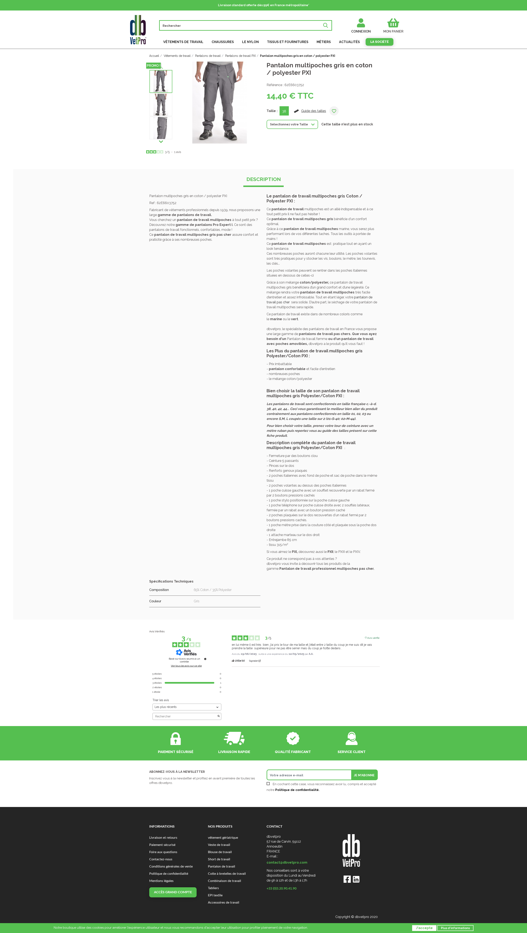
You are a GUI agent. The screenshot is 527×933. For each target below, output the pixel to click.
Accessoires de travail (223, 902)
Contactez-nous (160, 859)
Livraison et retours (163, 837)
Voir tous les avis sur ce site (186, 665)
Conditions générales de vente (171, 866)
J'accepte (424, 928)
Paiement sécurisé (162, 845)
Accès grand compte (173, 892)
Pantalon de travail (221, 866)
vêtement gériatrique (223, 837)
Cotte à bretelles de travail (227, 873)
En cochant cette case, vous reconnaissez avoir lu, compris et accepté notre (321, 787)
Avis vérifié (373, 637)
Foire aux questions (163, 852)
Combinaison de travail (224, 881)
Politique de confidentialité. (297, 790)
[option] (161, 81)
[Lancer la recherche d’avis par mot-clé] (218, 716)
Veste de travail (219, 845)
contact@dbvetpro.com (287, 862)
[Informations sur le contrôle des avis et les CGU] (205, 659)
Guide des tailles (313, 111)
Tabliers (213, 888)
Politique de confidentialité (168, 873)
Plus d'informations (455, 928)
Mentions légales (161, 881)
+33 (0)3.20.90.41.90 (281, 888)
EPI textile (215, 895)
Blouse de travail (220, 852)
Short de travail (219, 859)
